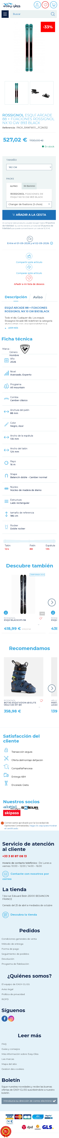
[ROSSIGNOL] (25, 348)
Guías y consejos (11, 1049)
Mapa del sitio (9, 1064)
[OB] (27, 1116)
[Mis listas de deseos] (46, 7)
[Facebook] (5, 1019)
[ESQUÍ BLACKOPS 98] (23, 594)
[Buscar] (52, 14)
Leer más (13, 328)
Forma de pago (10, 948)
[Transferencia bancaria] (10, 1121)
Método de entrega (12, 943)
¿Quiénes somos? (29, 976)
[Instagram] (11, 1019)
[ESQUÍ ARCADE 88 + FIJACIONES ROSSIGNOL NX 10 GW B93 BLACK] (16, 93)
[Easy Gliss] (11, 4)
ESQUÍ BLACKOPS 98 (15, 619)
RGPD (5, 999)
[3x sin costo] (38, 1116)
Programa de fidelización (15, 963)
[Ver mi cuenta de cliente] (38, 5)
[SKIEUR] (29, 807)
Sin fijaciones (29, 186)
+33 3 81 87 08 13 (14, 856)
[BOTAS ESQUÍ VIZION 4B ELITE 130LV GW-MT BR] (24, 677)
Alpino (14, 186)
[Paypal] (49, 1116)
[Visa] (10, 1116)
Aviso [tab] (38, 297)
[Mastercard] (18, 1116)
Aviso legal (7, 989)
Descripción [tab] (16, 297)
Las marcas (8, 1059)
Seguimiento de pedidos (15, 953)
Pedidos (29, 931)
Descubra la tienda (24, 914)
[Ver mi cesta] (54, 5)
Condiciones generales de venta (19, 938)
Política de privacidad (13, 994)
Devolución (8, 958)
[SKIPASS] (11, 812)
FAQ (4, 1044)
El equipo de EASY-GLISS (16, 984)
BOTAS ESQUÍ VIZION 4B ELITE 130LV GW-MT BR (20, 702)
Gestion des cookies (13, 1069)
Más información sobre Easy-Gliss (20, 1054)
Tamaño (11, 159)
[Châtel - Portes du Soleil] (12, 807)
